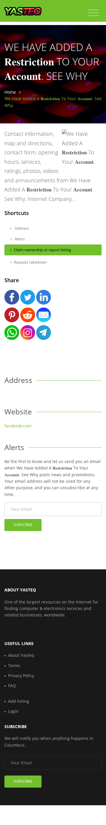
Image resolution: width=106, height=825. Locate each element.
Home (10, 92)
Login (13, 711)
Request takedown (30, 262)
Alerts (19, 239)
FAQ (12, 685)
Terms (14, 665)
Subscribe (23, 524)
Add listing (18, 701)
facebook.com (18, 426)
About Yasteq (21, 655)
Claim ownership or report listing (42, 249)
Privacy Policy (21, 675)
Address (21, 228)
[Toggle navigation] (93, 13)
